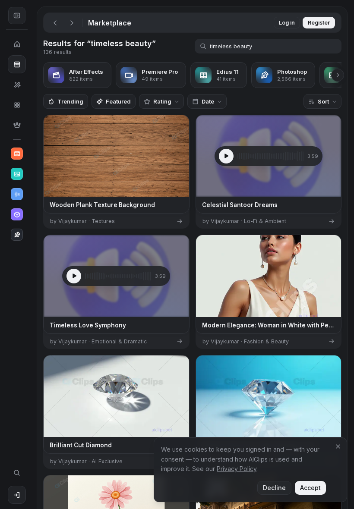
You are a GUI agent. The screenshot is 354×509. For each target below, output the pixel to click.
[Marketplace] (17, 64)
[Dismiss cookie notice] (338, 446)
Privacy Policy (236, 468)
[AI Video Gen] (17, 154)
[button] (34, 254)
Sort (323, 101)
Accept (310, 487)
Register (319, 22)
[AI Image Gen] (17, 174)
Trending (70, 101)
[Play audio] (226, 156)
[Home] (17, 44)
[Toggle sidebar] (16, 15)
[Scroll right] (337, 75)
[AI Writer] (17, 235)
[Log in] (17, 495)
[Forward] (71, 22)
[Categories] (17, 105)
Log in (287, 22)
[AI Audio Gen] (17, 194)
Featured (118, 101)
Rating (162, 101)
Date (208, 101)
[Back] (55, 22)
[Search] (17, 473)
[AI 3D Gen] (17, 214)
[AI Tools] (17, 84)
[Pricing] (17, 125)
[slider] (270, 156)
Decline (274, 487)
